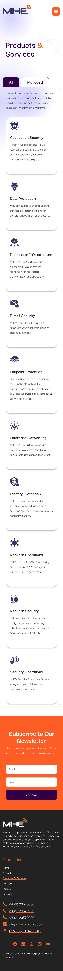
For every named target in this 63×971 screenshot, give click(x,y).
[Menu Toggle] (56, 11)
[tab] (11, 82)
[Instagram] (40, 944)
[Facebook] (15, 944)
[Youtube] (48, 944)
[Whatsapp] (31, 944)
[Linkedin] (23, 944)
